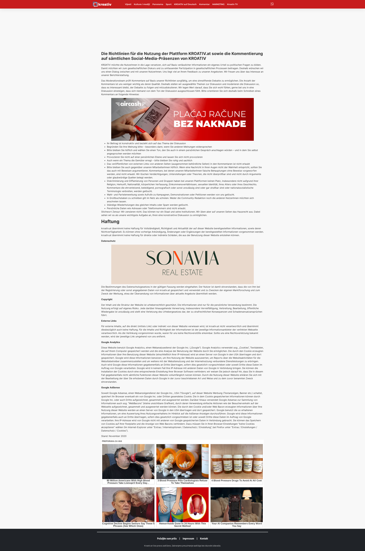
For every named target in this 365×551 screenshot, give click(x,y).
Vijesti (128, 4)
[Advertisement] (182, 30)
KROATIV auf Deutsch (185, 4)
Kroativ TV (232, 4)
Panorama (157, 4)
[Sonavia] (182, 283)
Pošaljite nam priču (167, 538)
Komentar (204, 4)
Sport (169, 4)
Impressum (188, 538)
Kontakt (204, 538)
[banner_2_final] (182, 139)
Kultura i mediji (142, 4)
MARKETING (218, 4)
